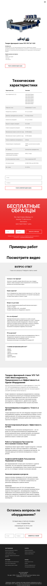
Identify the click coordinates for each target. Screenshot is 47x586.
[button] (15, 66)
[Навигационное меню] (45, 2)
